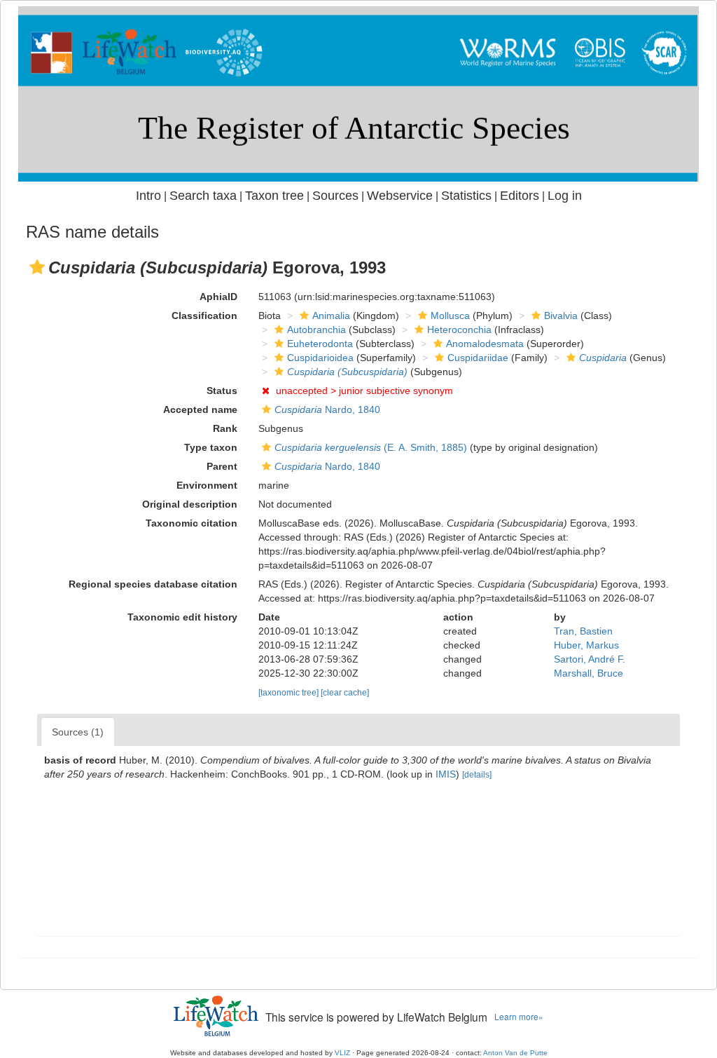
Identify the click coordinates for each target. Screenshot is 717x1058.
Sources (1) (78, 732)
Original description (189, 504)
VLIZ (342, 1053)
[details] (477, 775)
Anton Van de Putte (515, 1053)
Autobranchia (316, 329)
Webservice (400, 196)
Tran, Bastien (583, 631)
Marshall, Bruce (588, 673)
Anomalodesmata (485, 343)
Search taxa (203, 196)
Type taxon (210, 447)
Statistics (466, 196)
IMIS (446, 774)
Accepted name (200, 409)
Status (222, 390)
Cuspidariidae (477, 357)
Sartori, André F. (589, 659)
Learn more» (518, 1016)
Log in (565, 196)
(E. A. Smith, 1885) (370, 447)
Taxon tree (274, 196)
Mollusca (450, 315)
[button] (37, 267)
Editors (519, 196)
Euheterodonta (320, 343)
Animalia (331, 315)
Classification (204, 315)
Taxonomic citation (191, 523)
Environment (206, 485)
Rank (225, 428)
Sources (335, 196)
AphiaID (218, 296)
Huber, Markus (586, 645)
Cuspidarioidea (320, 357)
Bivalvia (561, 315)
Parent (222, 466)
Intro (148, 196)
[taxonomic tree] (289, 693)
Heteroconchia (459, 329)
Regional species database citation (153, 584)
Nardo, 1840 (327, 409)
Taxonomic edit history (182, 617)
